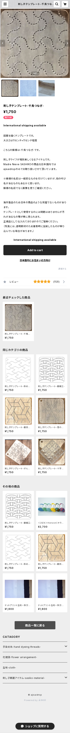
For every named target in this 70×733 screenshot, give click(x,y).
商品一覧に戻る (35, 625)
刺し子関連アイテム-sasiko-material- (24, 677)
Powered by (31, 700)
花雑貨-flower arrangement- (20, 657)
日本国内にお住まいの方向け (35, 260)
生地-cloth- (9, 667)
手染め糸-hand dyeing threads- (22, 646)
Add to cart (35, 250)
